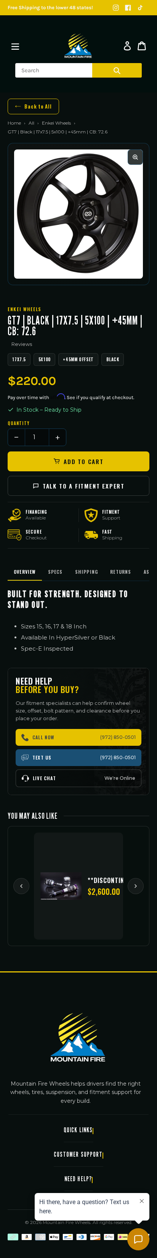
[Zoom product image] (135, 157)
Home (14, 123)
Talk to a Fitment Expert (84, 486)
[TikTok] (140, 8)
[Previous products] (21, 886)
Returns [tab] (120, 571)
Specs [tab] (55, 571)
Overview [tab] (25, 571)
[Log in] (127, 46)
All (31, 123)
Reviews (21, 344)
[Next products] (136, 886)
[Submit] (117, 70)
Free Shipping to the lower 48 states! (50, 7)
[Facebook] (128, 8)
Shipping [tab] (86, 571)
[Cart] (142, 46)
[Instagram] (116, 8)
